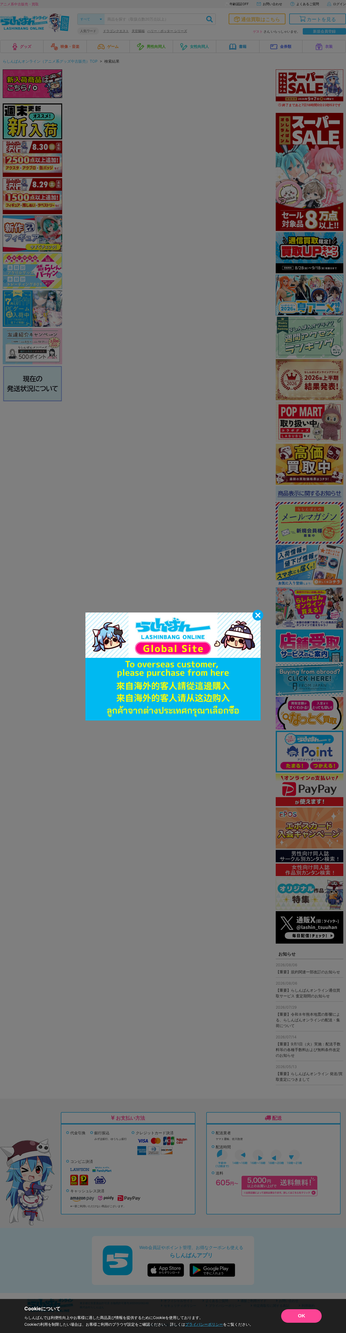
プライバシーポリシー (204, 1324)
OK (301, 1315)
